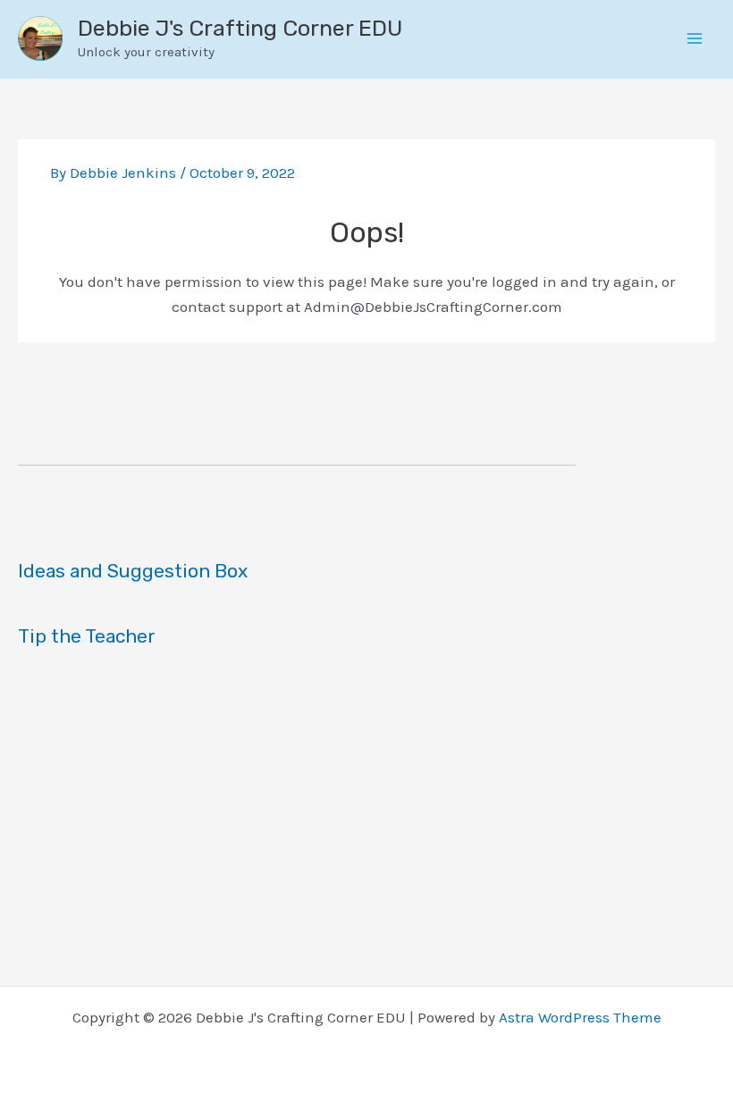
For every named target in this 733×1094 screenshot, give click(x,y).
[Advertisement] (366, 815)
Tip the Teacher (87, 636)
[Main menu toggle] (695, 39)
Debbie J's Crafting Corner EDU (240, 28)
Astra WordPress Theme (580, 1017)
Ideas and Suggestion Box (133, 571)
